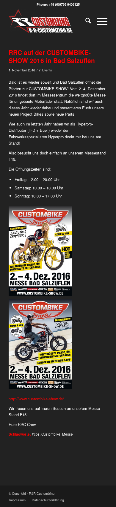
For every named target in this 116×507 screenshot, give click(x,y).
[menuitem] (85, 21)
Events (47, 70)
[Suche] (85, 21)
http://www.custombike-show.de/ (36, 399)
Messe (67, 434)
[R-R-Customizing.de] (48, 21)
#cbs (36, 434)
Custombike (50, 434)
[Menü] (99, 21)
